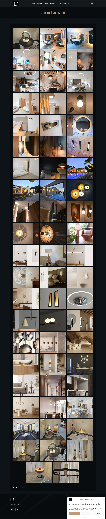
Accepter (74, 514)
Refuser (86, 514)
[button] (103, 499)
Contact (70, 3)
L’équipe (46, 3)
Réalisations (58, 3)
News (64, 3)
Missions (52, 3)
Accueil (33, 3)
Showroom (39, 3)
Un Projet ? (90, 3)
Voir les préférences (98, 514)
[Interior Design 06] (16, 3)
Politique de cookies (86, 516)
